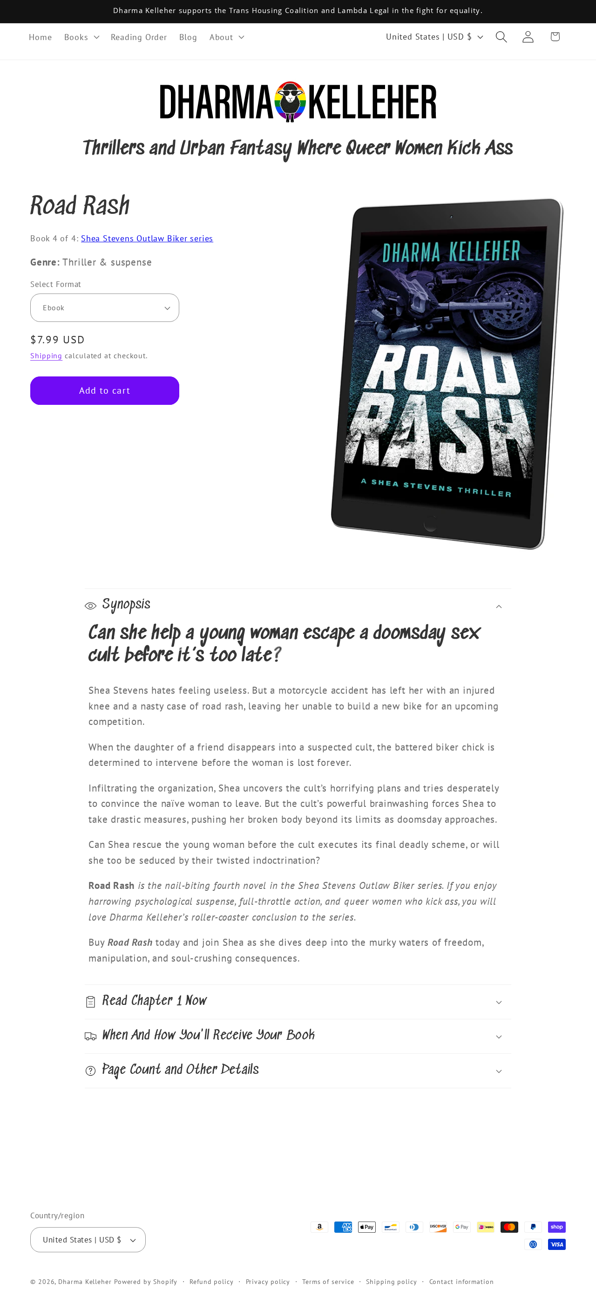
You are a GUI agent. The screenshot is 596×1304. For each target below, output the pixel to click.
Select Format (55, 284)
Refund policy (212, 1281)
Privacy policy (268, 1281)
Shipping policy (391, 1281)
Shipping (46, 355)
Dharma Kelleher (85, 1281)
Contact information (461, 1281)
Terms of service (328, 1281)
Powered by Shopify (145, 1281)
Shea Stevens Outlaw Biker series (147, 238)
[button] (81, 37)
